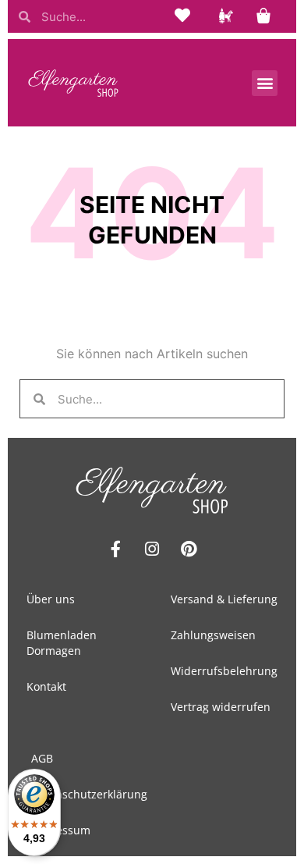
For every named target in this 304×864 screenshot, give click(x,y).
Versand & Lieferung (224, 599)
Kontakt (46, 686)
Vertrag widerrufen (220, 706)
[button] (264, 83)
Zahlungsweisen (213, 635)
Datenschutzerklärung (89, 794)
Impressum (60, 830)
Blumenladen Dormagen (62, 643)
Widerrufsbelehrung (224, 670)
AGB (42, 758)
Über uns (51, 599)
